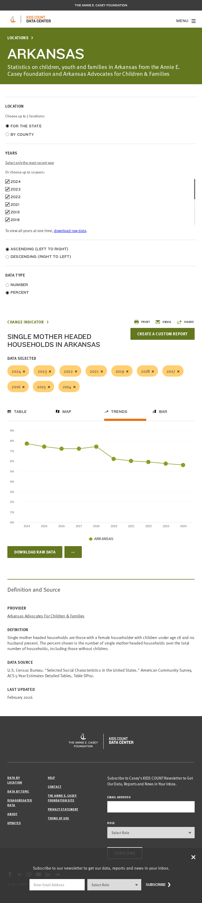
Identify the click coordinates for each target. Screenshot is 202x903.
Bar (163, 411)
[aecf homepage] (13, 19)
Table (20, 411)
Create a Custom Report (162, 334)
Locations (17, 38)
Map (67, 411)
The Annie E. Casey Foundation (101, 5)
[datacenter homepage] (38, 19)
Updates (14, 823)
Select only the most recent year (29, 162)
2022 (68, 371)
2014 (67, 386)
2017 (170, 371)
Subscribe (156, 885)
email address (119, 797)
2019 (119, 371)
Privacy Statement (63, 809)
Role (111, 823)
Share (189, 322)
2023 (42, 371)
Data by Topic (18, 791)
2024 (16, 371)
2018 (145, 371)
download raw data (70, 230)
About (12, 814)
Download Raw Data (34, 552)
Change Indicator (25, 322)
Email (167, 322)
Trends (119, 411)
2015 (41, 386)
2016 (16, 386)
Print (145, 322)
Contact (54, 787)
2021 (94, 371)
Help (51, 778)
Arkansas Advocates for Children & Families (45, 615)
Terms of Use (58, 818)
